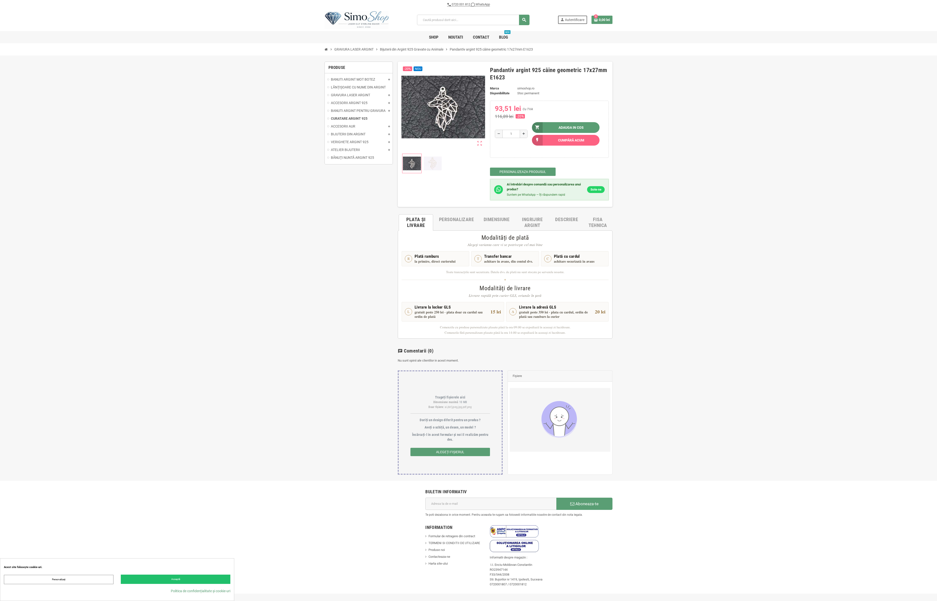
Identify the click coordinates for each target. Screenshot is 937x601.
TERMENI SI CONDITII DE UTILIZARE (454, 543)
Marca (494, 88)
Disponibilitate (499, 93)
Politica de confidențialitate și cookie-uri (200, 591)
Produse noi (436, 550)
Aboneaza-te (586, 503)
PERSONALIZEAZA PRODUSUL (522, 172)
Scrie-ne (596, 189)
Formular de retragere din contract (451, 536)
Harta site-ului (438, 563)
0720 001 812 (461, 4)
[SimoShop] (357, 19)
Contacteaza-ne (439, 556)
